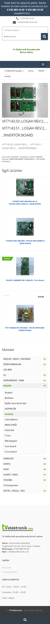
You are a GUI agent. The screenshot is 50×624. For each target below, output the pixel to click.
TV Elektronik (15, 610)
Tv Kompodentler (9, 572)
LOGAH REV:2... (29, 159)
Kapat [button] (33, 13)
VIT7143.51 (6, 161)
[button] (45, 86)
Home (30, 70)
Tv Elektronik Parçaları (13, 70)
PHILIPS (39, 157)
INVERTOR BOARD (16, 159)
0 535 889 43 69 (21, 548)
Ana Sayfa (6, 567)
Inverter (32, 157)
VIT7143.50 (40, 159)
